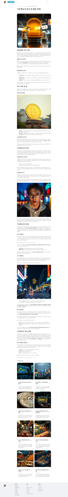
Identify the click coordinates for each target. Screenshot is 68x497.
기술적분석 (20, 6)
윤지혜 (20, 12)
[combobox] (31, 2)
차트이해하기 (25, 6)
